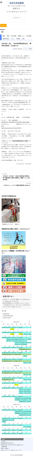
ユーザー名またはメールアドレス (16, 12)
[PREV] (3, 322)
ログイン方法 (15, 299)
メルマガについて (8, 305)
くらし (12, 39)
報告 (8, 36)
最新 (3, 36)
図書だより (21, 36)
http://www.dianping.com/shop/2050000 (11, 128)
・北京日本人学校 (6, 318)
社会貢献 (28, 36)
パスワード (16, 18)
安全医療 (13, 36)
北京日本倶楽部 (16, 3)
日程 (23, 39)
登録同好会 (5, 39)
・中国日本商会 (5, 314)
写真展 (18, 39)
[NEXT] (29, 322)
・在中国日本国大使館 (7, 316)
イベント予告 (27, 49)
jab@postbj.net (6, 104)
